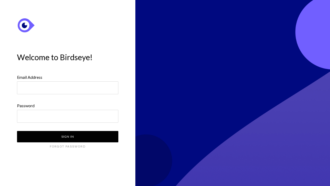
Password (26, 105)
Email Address (29, 77)
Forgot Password (68, 146)
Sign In (67, 136)
